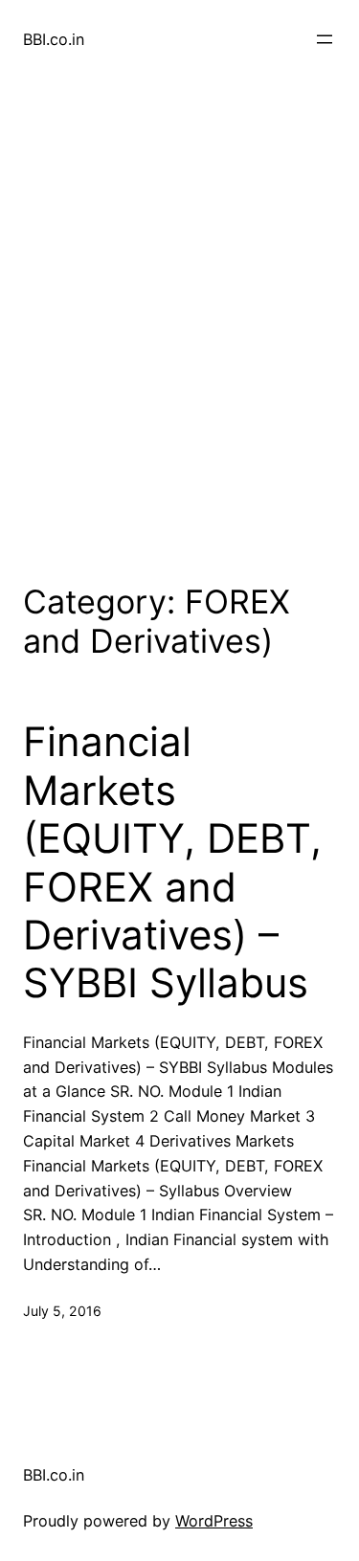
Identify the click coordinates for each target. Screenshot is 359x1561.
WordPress (214, 1520)
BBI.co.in (53, 39)
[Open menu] (324, 39)
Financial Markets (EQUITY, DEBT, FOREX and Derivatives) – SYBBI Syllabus (172, 862)
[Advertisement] (179, 326)
